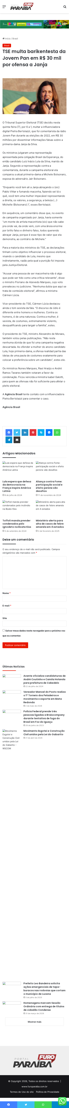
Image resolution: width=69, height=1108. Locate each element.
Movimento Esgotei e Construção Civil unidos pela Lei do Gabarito (44, 732)
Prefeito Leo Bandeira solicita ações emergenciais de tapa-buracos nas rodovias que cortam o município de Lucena (44, 989)
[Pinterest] (33, 432)
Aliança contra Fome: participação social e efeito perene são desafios (49, 486)
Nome (7, 593)
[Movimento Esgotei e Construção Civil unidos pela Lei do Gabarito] (12, 854)
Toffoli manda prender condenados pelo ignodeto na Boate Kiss (17, 524)
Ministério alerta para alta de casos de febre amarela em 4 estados (50, 524)
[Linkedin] (25, 432)
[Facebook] (9, 432)
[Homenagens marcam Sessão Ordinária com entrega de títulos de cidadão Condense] (12, 1007)
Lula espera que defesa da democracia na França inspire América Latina (17, 486)
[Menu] (4, 8)
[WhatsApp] (57, 432)
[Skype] (41, 432)
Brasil (15, 38)
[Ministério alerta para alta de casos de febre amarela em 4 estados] (51, 508)
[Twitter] (17, 432)
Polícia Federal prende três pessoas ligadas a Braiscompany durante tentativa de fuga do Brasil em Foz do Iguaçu (43, 717)
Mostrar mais (34, 1021)
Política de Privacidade (47, 1091)
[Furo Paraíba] (21, 6)
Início (8, 38)
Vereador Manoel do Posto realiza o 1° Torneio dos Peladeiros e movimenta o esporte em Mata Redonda (44, 697)
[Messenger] (49, 432)
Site (5, 618)
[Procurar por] (64, 8)
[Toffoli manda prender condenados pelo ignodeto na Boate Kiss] (18, 508)
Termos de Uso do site (22, 1091)
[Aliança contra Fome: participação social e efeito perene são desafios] (51, 469)
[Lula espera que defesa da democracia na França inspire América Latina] (18, 469)
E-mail (7, 605)
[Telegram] (9, 439)
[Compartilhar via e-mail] (17, 439)
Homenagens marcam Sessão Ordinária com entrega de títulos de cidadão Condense (43, 1006)
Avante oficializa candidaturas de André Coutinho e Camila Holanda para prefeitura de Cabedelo (44, 679)
